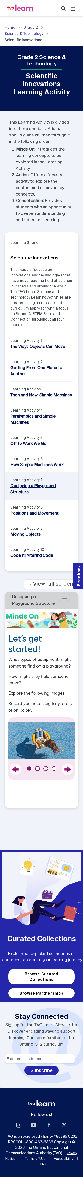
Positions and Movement (34, 513)
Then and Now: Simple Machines (41, 394)
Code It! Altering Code (31, 555)
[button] (78, 575)
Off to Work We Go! (28, 443)
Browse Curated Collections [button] (42, 976)
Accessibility (63, 1158)
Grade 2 (30, 27)
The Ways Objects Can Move (37, 346)
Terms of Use (35, 1158)
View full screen (51, 583)
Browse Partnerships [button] (41, 993)
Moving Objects (25, 534)
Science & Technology (24, 33)
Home (10, 27)
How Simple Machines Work (37, 464)
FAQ (43, 1164)
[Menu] (73, 8)
